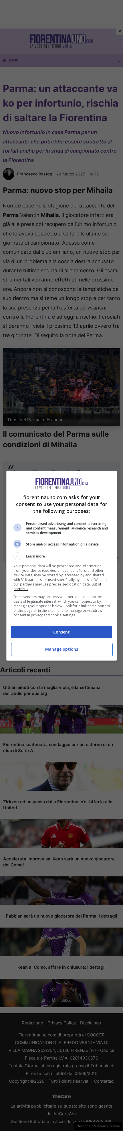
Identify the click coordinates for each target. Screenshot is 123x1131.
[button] (61, 556)
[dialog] (61, 566)
